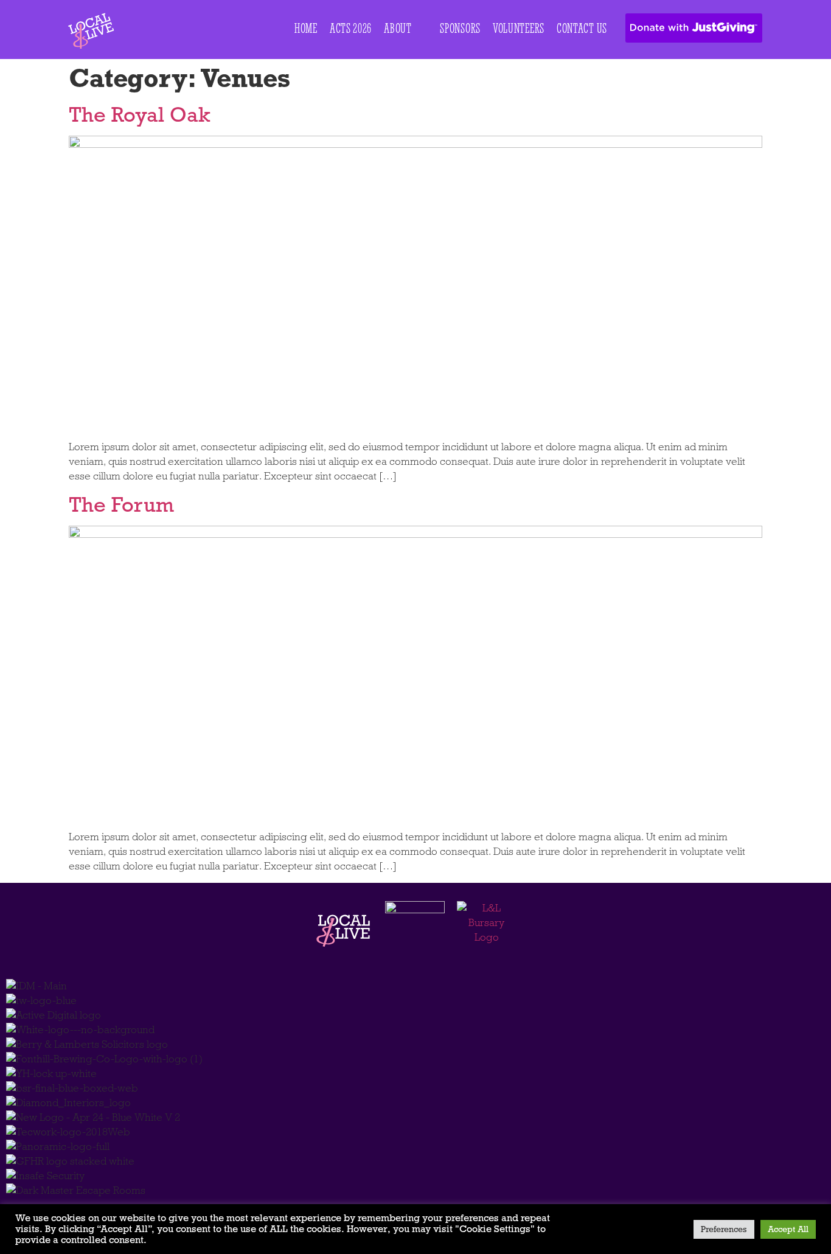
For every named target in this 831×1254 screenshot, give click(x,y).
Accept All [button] (788, 1229)
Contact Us (582, 28)
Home (306, 28)
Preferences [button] (724, 1229)
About (398, 28)
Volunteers (518, 28)
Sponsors (460, 28)
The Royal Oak (139, 114)
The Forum (121, 504)
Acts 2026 (351, 28)
